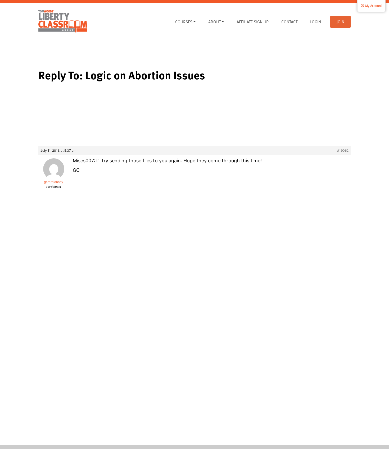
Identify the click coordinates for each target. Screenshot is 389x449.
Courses (183, 22)
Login (315, 22)
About (214, 22)
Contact (289, 22)
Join (340, 22)
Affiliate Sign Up (253, 22)
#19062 (343, 150)
